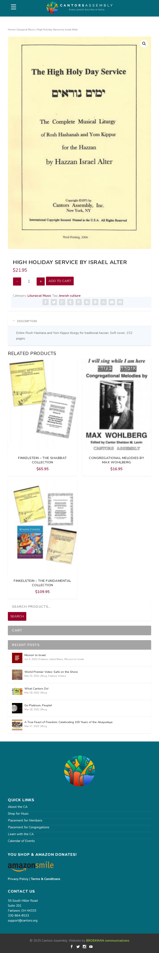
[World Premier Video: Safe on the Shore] (17, 675)
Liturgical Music (26, 29)
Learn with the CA (21, 834)
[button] (144, 43)
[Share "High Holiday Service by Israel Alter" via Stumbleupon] (103, 302)
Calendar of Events (21, 841)
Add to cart (59, 281)
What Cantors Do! (36, 689)
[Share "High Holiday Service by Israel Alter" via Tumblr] (70, 302)
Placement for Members (25, 820)
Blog (44, 676)
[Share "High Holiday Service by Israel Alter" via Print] (120, 302)
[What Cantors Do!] (17, 691)
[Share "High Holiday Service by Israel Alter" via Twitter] (54, 302)
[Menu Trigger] (13, 7)
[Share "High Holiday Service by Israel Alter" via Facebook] (45, 302)
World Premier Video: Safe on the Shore (51, 672)
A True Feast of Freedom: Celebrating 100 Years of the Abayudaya (68, 722)
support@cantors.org (22, 920)
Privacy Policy (18, 879)
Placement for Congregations (28, 827)
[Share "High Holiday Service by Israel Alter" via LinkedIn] (87, 302)
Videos (62, 676)
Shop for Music (18, 814)
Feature (43, 659)
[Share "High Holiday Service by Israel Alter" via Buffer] (95, 302)
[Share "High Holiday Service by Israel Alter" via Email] (112, 302)
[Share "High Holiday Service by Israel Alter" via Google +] (62, 302)
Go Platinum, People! (38, 705)
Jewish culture (70, 295)
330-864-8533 (18, 916)
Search (17, 616)
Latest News (56, 659)
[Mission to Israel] (17, 658)
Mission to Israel (35, 655)
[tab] (79, 321)
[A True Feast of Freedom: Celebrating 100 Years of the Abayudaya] (17, 725)
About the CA (18, 807)
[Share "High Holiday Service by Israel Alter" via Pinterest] (79, 302)
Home (11, 29)
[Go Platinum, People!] (17, 708)
